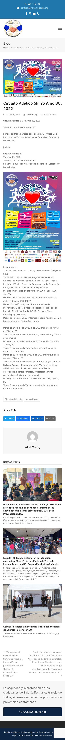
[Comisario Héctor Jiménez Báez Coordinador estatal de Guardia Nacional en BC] (32, 603)
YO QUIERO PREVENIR (32, 711)
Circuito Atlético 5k (13, 399)
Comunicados (50, 114)
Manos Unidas (32, 399)
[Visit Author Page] (32, 436)
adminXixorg (32, 114)
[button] (60, 28)
